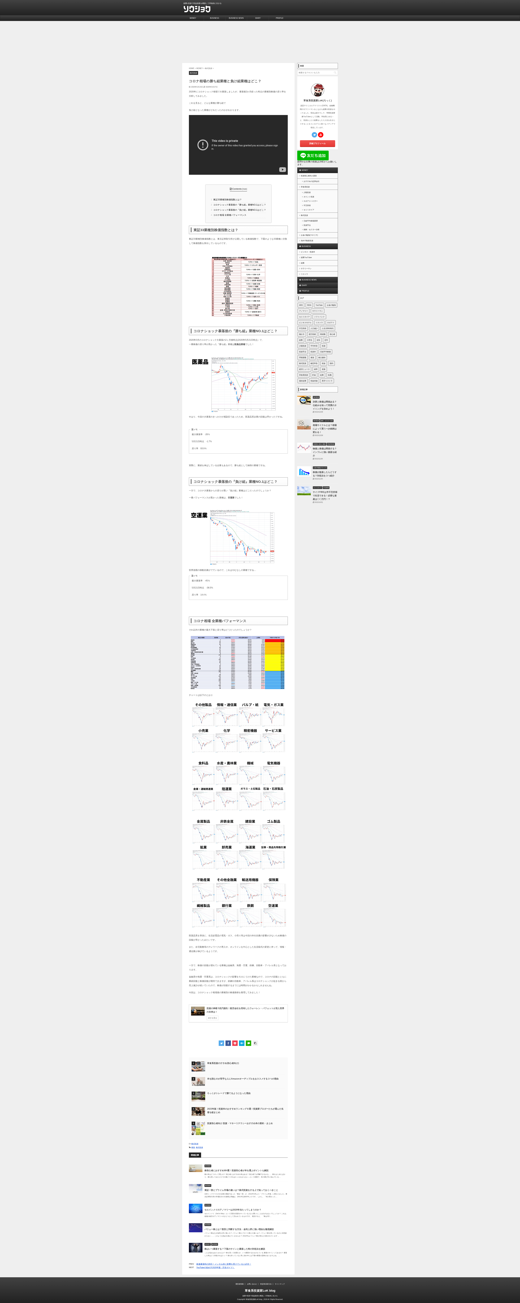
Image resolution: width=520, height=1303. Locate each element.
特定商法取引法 (266, 1284)
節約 (331, 363)
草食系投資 (305, 187)
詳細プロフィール (317, 143)
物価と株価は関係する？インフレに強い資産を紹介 (325, 452)
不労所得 (307, 205)
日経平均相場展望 (311, 221)
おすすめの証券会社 (311, 181)
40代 (301, 305)
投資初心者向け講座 (309, 176)
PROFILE (279, 18)
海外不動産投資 (307, 241)
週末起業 (302, 381)
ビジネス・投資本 (308, 252)
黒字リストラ (327, 381)
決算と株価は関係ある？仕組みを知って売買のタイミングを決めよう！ (325, 405)
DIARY (258, 18)
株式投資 (194, 1144)
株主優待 (321, 358)
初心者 (332, 334)
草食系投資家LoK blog (260, 1290)
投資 (323, 346)
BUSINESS (214, 18)
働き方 (301, 334)
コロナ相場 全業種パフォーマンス (228, 215)
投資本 (313, 352)
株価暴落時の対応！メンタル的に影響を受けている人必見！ (223, 1264)
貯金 (314, 375)
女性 (318, 340)
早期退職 (302, 358)
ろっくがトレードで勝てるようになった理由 (229, 1093)
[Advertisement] (260, 41)
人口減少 (314, 328)
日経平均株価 (325, 352)
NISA (309, 305)
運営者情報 (239, 1284)
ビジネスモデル (305, 323)
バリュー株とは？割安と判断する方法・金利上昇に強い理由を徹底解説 (239, 1229)
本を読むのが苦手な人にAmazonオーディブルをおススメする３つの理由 (243, 1079)
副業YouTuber (306, 257)
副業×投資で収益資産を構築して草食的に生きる (260, 1296)
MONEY (193, 18)
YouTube (319, 305)
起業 (322, 375)
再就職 (322, 334)
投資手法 (307, 225)
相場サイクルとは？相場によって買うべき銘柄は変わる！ (325, 428)
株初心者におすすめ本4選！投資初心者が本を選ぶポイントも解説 (236, 1170)
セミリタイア (309, 210)
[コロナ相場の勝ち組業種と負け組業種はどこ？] (241, 1043)
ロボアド (330, 323)
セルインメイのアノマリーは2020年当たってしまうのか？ (232, 1210)
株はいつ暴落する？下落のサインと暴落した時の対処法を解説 (234, 1249)
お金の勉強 (331, 305)
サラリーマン (306, 269)
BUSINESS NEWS (236, 18)
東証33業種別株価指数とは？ (226, 199)
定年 (326, 340)
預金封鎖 (314, 381)
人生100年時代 (328, 328)
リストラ (304, 274)
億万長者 (312, 334)
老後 (323, 369)
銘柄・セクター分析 (311, 230)
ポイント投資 (309, 197)
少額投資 (307, 192)
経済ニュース (304, 369)
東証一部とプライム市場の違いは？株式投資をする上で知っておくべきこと (241, 1190)
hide (244, 189)
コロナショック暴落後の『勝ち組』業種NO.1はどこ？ (238, 205)
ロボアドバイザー (311, 201)
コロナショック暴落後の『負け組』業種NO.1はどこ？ (238, 210)
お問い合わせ (252, 1284)
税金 (323, 363)
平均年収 (314, 346)
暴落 (193, 1147)
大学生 (309, 340)
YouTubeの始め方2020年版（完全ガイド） (215, 1267)
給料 (316, 369)
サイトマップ (280, 1284)
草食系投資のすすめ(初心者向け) (223, 1063)
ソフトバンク (319, 317)
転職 (330, 375)
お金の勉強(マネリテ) (309, 235)
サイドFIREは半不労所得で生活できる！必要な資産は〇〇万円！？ (325, 495)
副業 (302, 263)
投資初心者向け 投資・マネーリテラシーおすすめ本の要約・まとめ (240, 1123)
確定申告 (314, 363)
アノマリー (303, 311)
